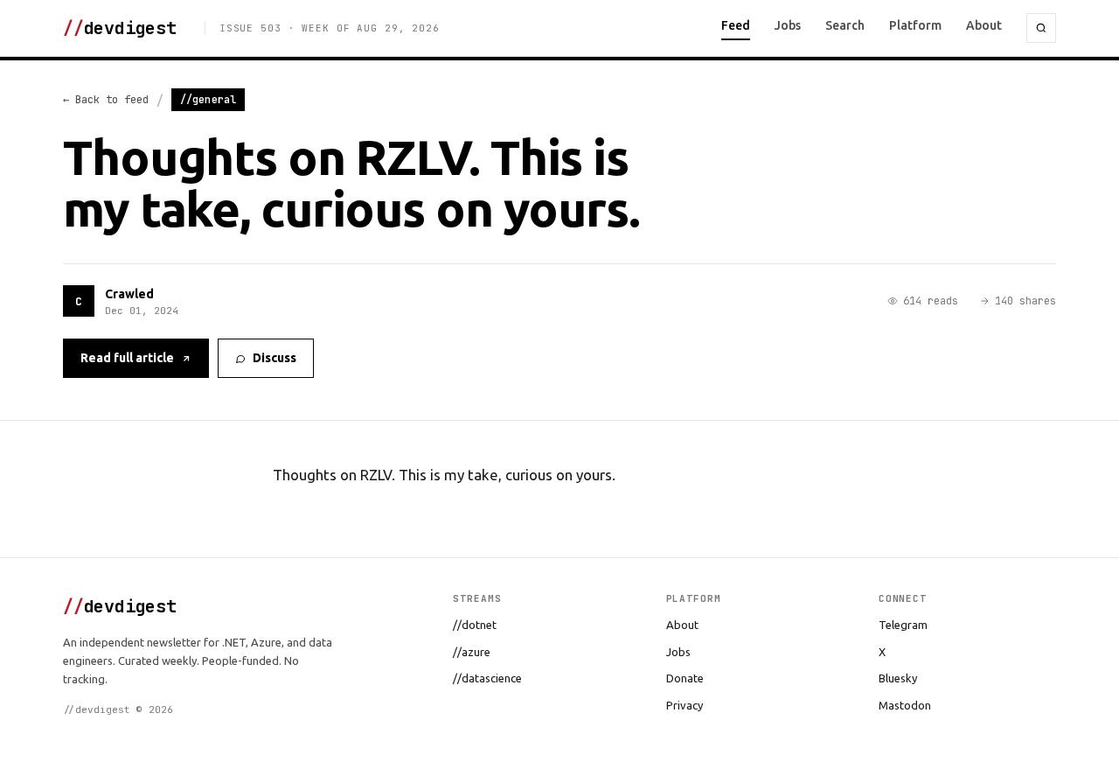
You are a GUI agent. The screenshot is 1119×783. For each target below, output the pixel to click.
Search (845, 25)
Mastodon (905, 705)
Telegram (903, 625)
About (984, 25)
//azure (471, 652)
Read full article (127, 358)
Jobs (788, 25)
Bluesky (898, 678)
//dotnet (475, 625)
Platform (915, 25)
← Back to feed (106, 100)
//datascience (487, 678)
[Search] (1041, 28)
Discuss (274, 358)
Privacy (684, 705)
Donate (685, 678)
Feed (735, 25)
